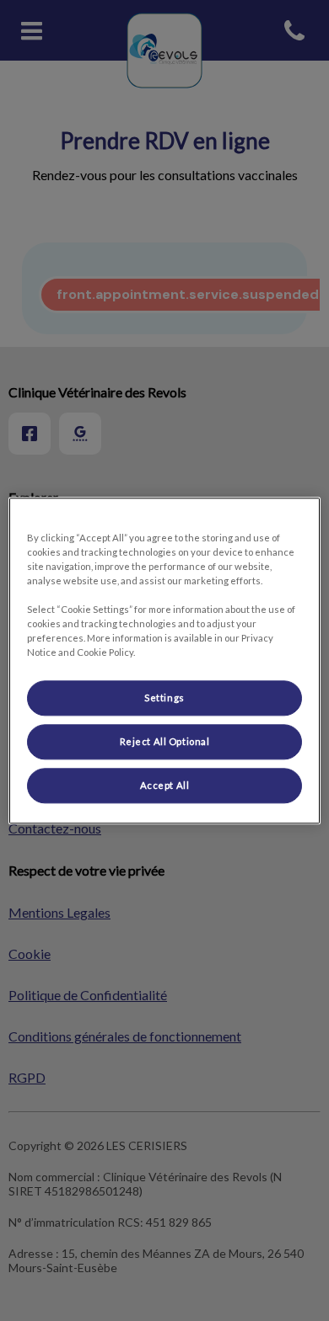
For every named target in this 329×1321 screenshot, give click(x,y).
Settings (164, 697)
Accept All (165, 785)
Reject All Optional (165, 741)
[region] (164, 660)
